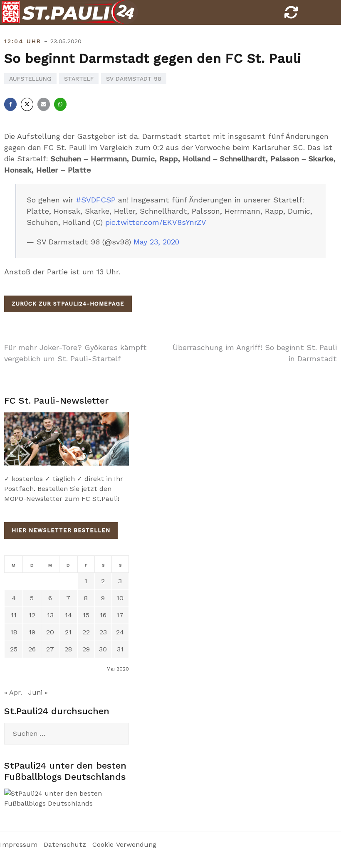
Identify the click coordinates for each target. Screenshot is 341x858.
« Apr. (13, 692)
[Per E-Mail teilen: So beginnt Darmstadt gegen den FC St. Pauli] (43, 104)
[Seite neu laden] (291, 14)
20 (50, 632)
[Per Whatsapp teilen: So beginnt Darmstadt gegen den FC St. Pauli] (60, 104)
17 (120, 615)
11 (14, 615)
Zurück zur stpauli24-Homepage (68, 304)
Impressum (18, 844)
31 (120, 649)
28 (68, 649)
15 (86, 615)
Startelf (79, 78)
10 (120, 598)
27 (50, 649)
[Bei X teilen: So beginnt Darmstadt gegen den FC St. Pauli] (27, 104)
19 (32, 632)
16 (103, 615)
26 (32, 649)
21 (68, 632)
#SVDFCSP (96, 199)
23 (103, 632)
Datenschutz (65, 844)
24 (120, 632)
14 (68, 615)
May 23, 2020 (156, 241)
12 (32, 615)
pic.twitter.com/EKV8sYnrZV (155, 222)
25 (13, 649)
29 (86, 649)
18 (13, 632)
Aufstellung (30, 78)
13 (50, 615)
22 (86, 632)
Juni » (38, 692)
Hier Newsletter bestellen (61, 530)
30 (103, 649)
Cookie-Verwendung (124, 844)
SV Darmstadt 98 (133, 78)
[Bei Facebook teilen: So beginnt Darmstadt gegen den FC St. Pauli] (10, 104)
